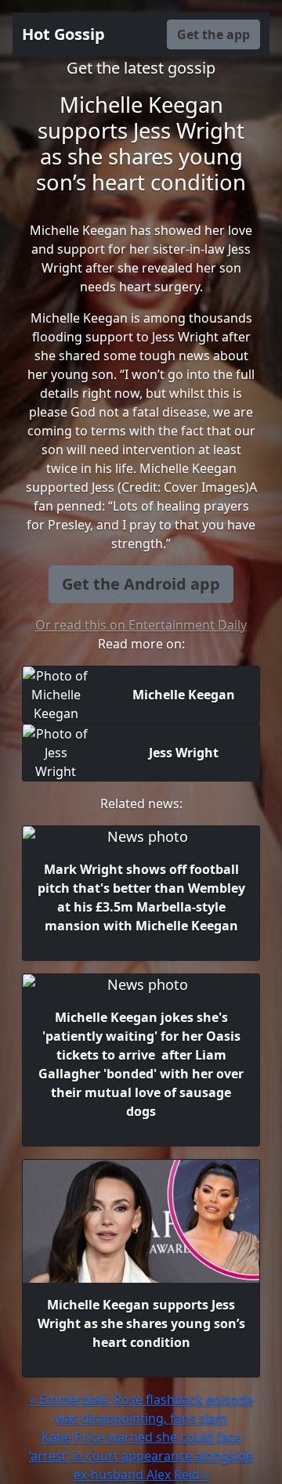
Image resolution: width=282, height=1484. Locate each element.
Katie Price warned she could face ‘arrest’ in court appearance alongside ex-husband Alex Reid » (141, 1455)
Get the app (213, 34)
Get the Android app (141, 583)
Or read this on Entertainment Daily (141, 625)
